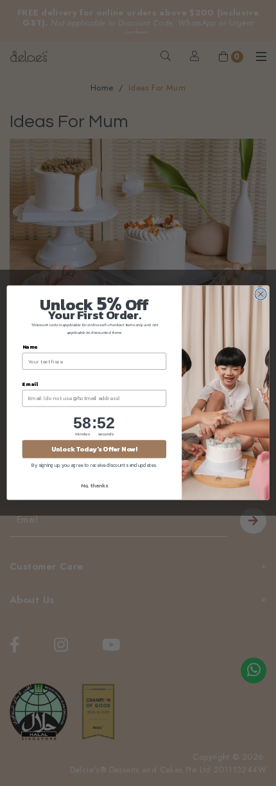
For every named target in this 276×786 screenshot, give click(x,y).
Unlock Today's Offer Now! (94, 449)
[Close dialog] (260, 294)
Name (30, 347)
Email (30, 384)
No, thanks (94, 486)
